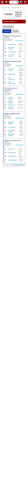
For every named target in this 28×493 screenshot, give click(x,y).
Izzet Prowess (11, 74)
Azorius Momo (11, 44)
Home (3, 7)
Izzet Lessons (11, 105)
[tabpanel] (14, 100)
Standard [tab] (7, 31)
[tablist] (14, 29)
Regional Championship (13, 36)
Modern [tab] (15, 31)
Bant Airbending (12, 156)
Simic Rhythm (11, 152)
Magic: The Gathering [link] (16, 7)
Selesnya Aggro (12, 51)
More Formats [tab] (8, 27)
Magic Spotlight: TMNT (12, 114)
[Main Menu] (2, 2)
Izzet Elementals (12, 160)
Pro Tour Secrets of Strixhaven (11, 89)
